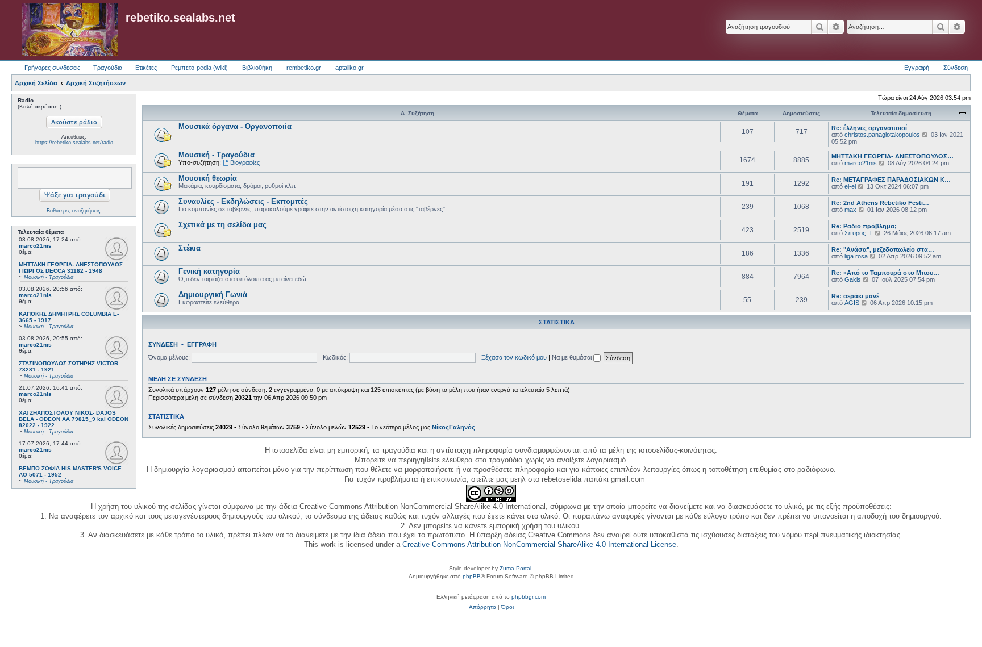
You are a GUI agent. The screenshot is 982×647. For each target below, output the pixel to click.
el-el (850, 186)
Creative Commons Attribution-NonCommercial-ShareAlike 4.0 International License (539, 544)
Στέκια (189, 248)
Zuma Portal (515, 568)
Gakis (852, 279)
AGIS (851, 302)
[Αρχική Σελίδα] (70, 30)
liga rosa (856, 256)
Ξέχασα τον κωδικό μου (514, 357)
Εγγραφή (202, 344)
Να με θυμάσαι (572, 357)
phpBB (472, 576)
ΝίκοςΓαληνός (453, 427)
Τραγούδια (107, 67)
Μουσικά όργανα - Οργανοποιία (235, 126)
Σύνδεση (163, 344)
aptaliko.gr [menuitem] (349, 67)
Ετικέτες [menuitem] (146, 67)
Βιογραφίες (245, 162)
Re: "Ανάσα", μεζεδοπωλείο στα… (882, 249)
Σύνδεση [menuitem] (955, 67)
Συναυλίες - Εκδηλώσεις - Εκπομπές (243, 201)
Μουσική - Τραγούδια (216, 155)
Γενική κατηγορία (209, 271)
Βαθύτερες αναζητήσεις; (74, 211)
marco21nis (35, 246)
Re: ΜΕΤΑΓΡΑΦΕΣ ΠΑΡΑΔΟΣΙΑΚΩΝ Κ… (891, 179)
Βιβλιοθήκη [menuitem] (257, 67)
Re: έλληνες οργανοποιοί (869, 127)
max (850, 209)
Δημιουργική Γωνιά (212, 294)
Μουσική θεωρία (207, 178)
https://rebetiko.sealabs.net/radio (74, 142)
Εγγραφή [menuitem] (916, 67)
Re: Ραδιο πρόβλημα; (864, 226)
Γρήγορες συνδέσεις (52, 67)
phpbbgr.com (528, 597)
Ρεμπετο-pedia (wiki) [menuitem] (199, 67)
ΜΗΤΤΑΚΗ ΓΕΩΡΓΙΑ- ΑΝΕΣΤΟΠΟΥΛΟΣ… (892, 156)
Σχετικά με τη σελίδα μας (222, 224)
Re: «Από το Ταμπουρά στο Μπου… (885, 272)
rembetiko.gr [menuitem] (303, 67)
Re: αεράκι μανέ (855, 296)
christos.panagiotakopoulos (882, 134)
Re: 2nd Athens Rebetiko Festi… (880, 202)
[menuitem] (482, 607)
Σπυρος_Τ (858, 232)
